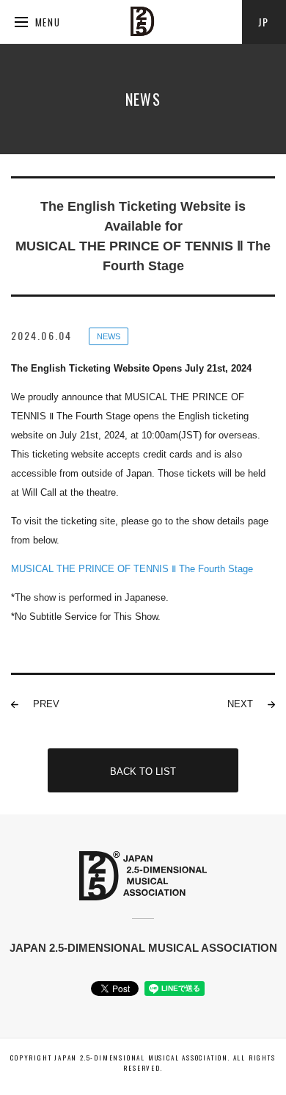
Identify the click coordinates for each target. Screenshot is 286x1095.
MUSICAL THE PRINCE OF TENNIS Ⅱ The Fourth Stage (132, 568)
